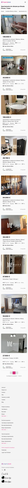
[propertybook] (6, 464)
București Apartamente (7, 425)
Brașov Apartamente (6, 427)
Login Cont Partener (6, 452)
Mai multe (4, 416)
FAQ (2, 394)
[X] (2, 470)
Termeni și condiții (6, 397)
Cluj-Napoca (4, 409)
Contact (3, 392)
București (4, 411)
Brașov (3, 414)
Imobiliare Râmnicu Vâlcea (11, 11)
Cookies (3, 399)
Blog (3, 402)
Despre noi (4, 389)
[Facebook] (4, 470)
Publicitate (4, 450)
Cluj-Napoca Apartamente (7, 422)
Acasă (2, 11)
